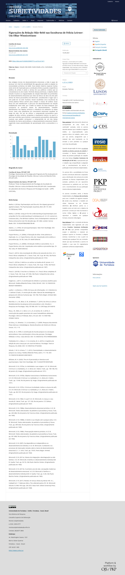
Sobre (24, 20)
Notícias (61, 20)
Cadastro (16, 20)
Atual (32, 20)
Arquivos (40, 20)
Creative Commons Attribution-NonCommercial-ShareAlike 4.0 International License (73, 115)
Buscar (115, 20)
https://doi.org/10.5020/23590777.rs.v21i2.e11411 (28, 61)
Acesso (8, 20)
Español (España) (100, 44)
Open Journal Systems (100, 286)
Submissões (50, 20)
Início (10, 27)
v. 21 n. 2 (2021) (26, 27)
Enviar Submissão (99, 30)
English (97, 41)
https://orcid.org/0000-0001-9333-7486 (18, 48)
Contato (69, 20)
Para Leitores (96, 277)
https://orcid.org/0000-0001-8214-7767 (18, 55)
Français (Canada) (100, 47)
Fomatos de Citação (70, 73)
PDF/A (67, 43)
